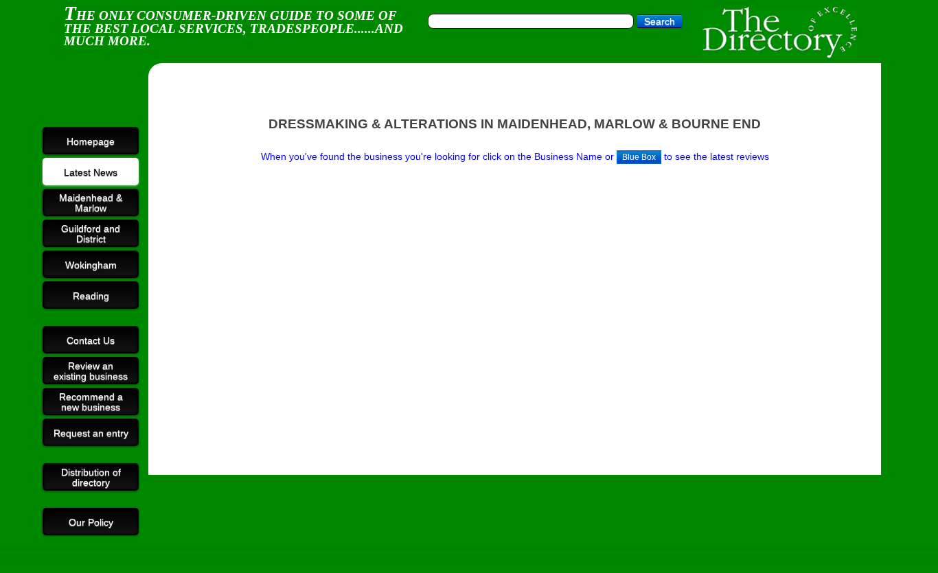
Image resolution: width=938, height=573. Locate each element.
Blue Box (639, 157)
